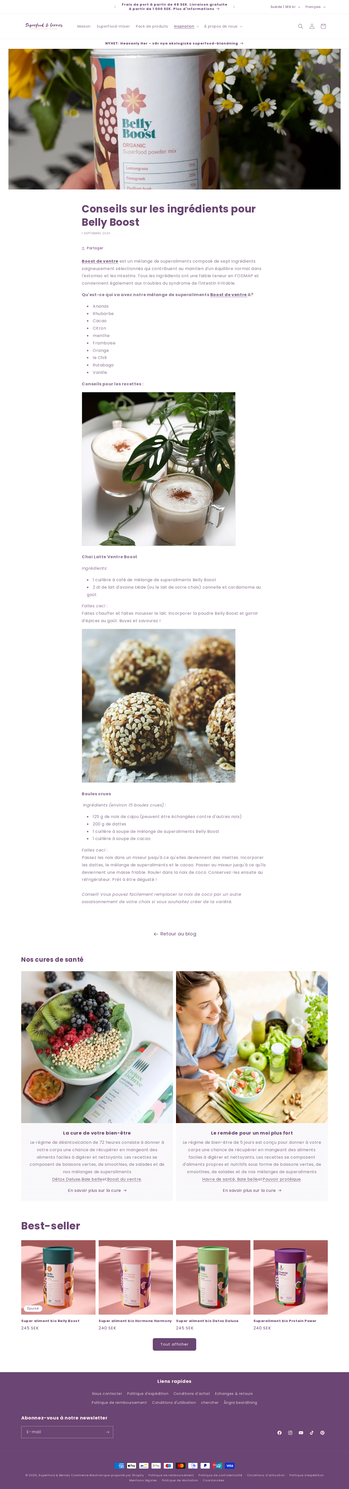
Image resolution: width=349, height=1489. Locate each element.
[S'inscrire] (107, 1432)
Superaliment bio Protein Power (285, 1321)
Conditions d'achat (191, 1393)
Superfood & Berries (54, 1475)
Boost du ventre (124, 1179)
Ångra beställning (240, 1402)
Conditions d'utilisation (174, 1402)
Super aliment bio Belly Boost (50, 1321)
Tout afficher (174, 1344)
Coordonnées (214, 1480)
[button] (186, 26)
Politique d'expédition (147, 1393)
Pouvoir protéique (282, 1179)
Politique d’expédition (306, 1475)
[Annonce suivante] (234, 7)
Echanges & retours (234, 1393)
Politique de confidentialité (220, 1475)
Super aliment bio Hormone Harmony (135, 1321)
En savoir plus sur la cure (94, 1190)
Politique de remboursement (119, 1402)
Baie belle (92, 1179)
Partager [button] (95, 248)
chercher (210, 1402)
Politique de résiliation (180, 1480)
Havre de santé (218, 1179)
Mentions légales (143, 1480)
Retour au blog (178, 934)
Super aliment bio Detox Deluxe (207, 1321)
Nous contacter (107, 1393)
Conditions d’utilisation (266, 1475)
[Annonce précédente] (115, 7)
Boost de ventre (229, 295)
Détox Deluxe (66, 1179)
